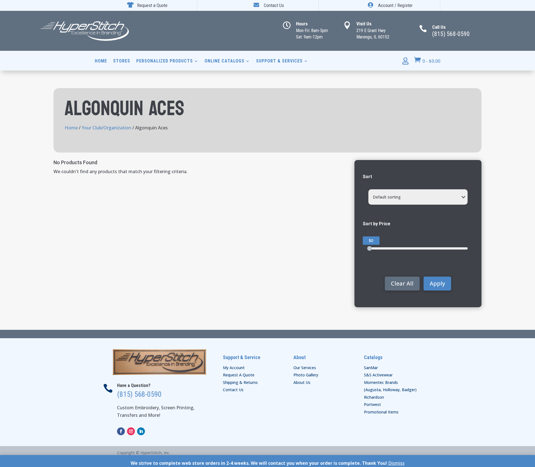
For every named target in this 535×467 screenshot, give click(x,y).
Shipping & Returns (240, 382)
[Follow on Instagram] (131, 431)
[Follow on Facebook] (121, 431)
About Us (301, 382)
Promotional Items (381, 412)
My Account (234, 367)
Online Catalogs (224, 61)
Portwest (372, 404)
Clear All (402, 283)
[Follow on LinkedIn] (141, 431)
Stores (121, 61)
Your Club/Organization (106, 128)
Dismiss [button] (396, 463)
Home (101, 61)
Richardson (374, 397)
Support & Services (279, 61)
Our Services (304, 367)
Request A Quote (238, 375)
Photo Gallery (305, 375)
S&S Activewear (378, 375)
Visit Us (363, 23)
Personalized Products (164, 61)
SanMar (371, 367)
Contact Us (233, 389)
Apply (437, 283)
